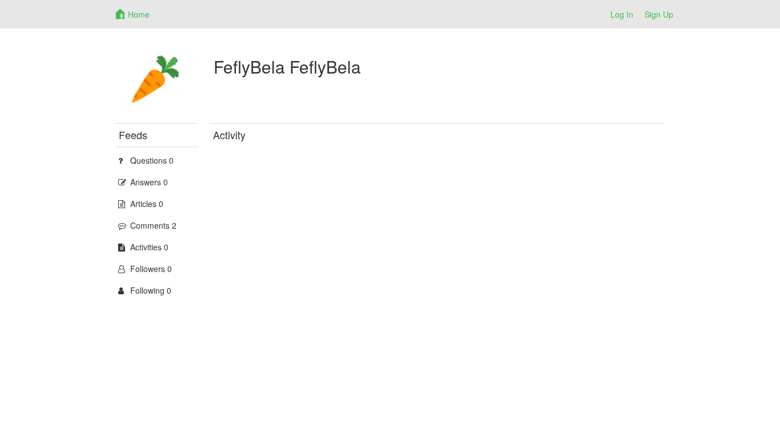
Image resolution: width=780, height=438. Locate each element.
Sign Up (659, 14)
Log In (621, 14)
